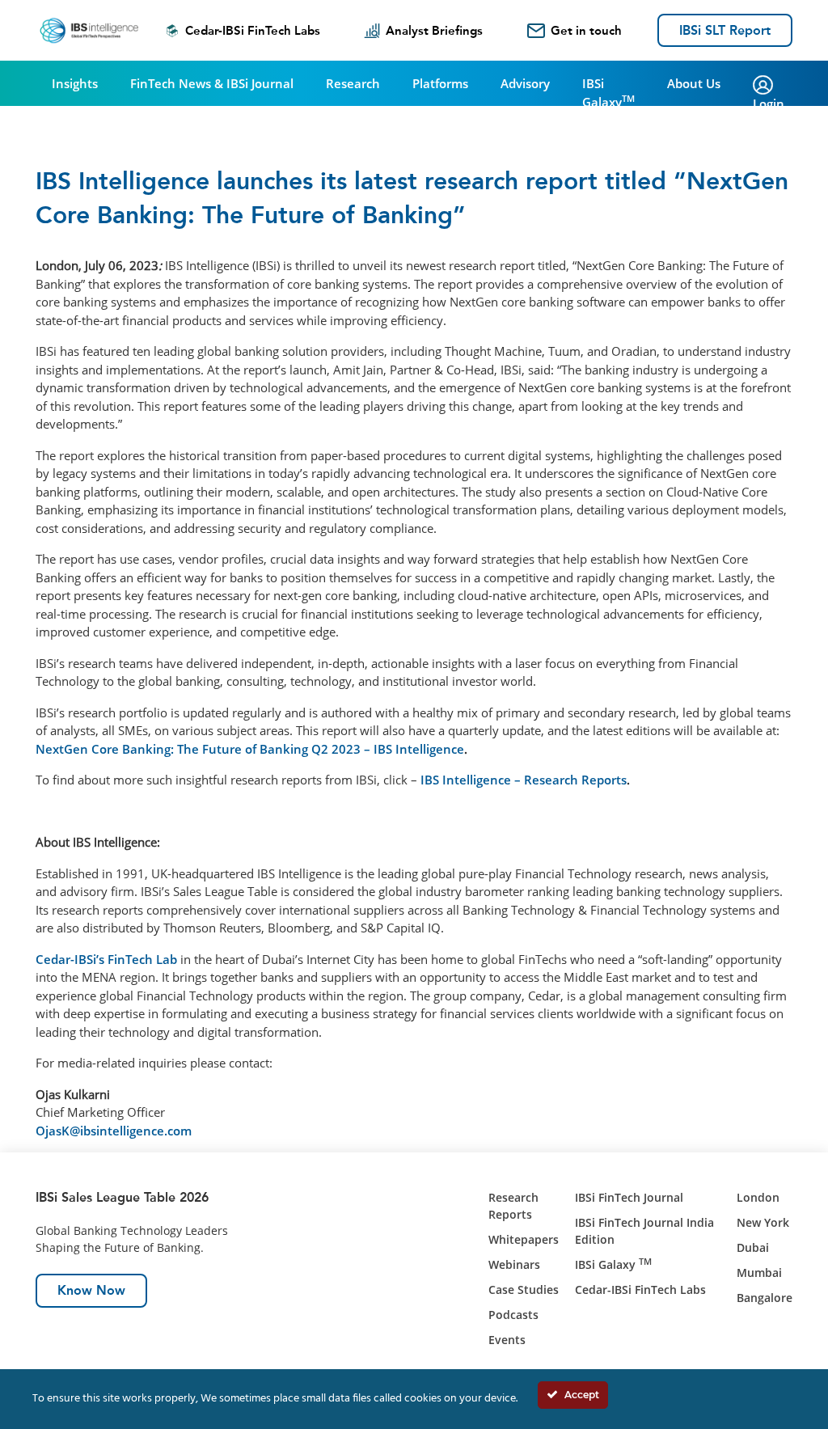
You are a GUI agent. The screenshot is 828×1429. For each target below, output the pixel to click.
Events (507, 1339)
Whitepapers (523, 1239)
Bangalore (764, 1297)
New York (763, 1222)
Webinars (514, 1264)
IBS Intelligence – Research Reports (523, 780)
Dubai (753, 1247)
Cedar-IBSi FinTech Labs (252, 30)
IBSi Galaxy (608, 92)
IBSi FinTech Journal (629, 1197)
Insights (75, 83)
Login (768, 103)
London (758, 1197)
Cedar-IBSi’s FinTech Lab (106, 959)
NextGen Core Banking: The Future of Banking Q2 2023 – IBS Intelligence (250, 749)
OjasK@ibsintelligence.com (114, 1130)
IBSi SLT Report (725, 30)
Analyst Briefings (434, 30)
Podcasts (513, 1314)
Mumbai (759, 1272)
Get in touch (586, 30)
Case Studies (523, 1289)
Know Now (91, 1290)
